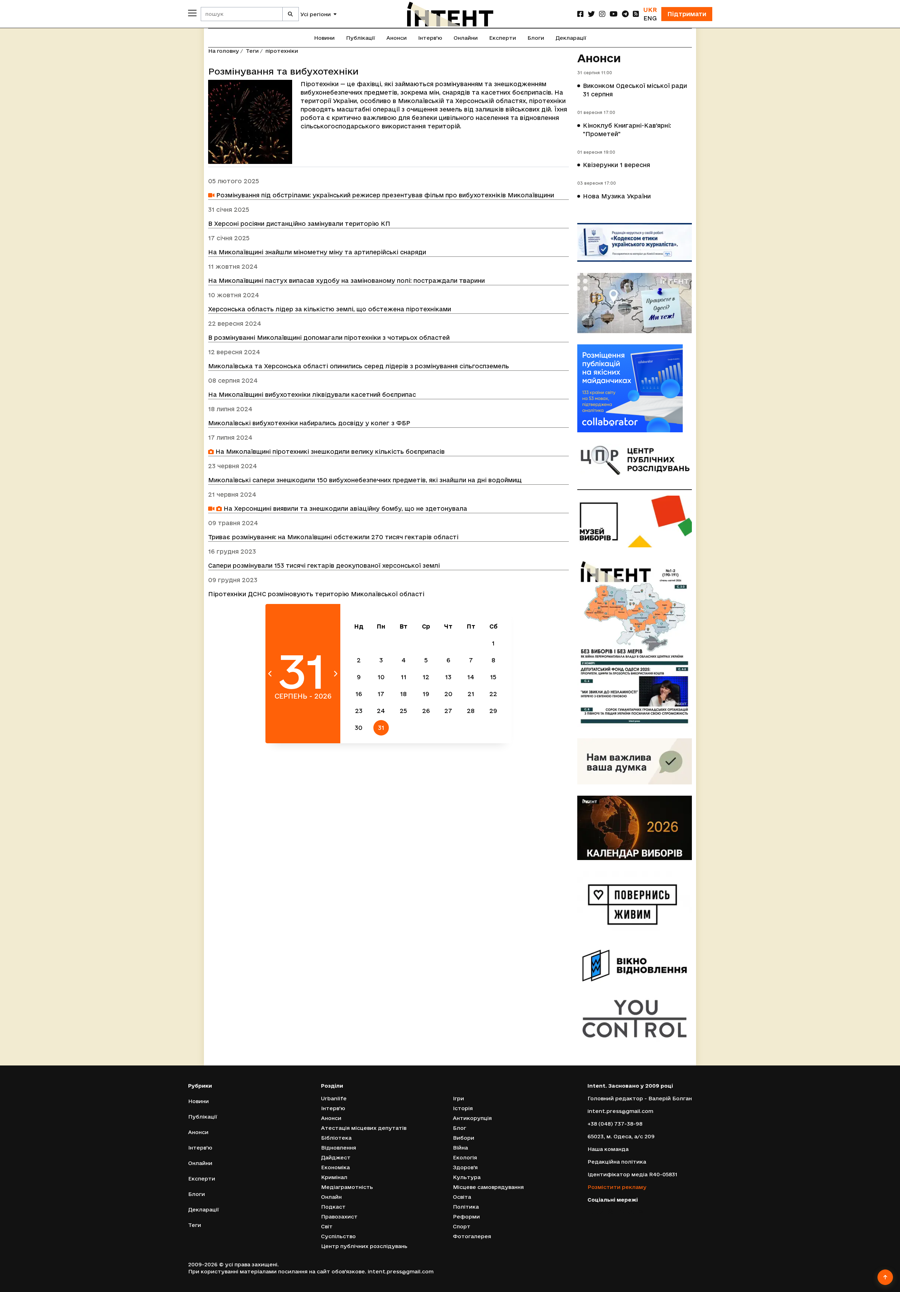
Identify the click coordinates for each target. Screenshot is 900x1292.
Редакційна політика (616, 1162)
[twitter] (591, 14)
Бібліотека (336, 1138)
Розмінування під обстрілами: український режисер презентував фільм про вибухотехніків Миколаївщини (384, 195)
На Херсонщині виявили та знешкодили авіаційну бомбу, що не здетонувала (344, 508)
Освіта (462, 1197)
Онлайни (466, 38)
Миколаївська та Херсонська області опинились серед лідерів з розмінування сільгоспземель (358, 366)
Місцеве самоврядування (488, 1187)
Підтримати (686, 14)
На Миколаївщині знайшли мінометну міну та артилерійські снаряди (317, 252)
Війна (460, 1148)
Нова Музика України (617, 196)
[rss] (636, 14)
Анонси (396, 38)
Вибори (463, 1138)
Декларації (570, 38)
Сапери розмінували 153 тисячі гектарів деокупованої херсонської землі (324, 565)
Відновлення (338, 1148)
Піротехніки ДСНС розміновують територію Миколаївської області (316, 594)
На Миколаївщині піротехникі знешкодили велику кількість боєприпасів (329, 451)
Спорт (461, 1226)
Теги (252, 51)
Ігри (458, 1098)
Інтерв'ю (430, 38)
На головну (223, 51)
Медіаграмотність (347, 1187)
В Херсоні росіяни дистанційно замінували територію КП (299, 223)
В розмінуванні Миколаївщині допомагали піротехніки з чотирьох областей (329, 337)
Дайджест (336, 1157)
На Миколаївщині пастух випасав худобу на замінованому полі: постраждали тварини (346, 280)
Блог (459, 1128)
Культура (467, 1177)
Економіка (335, 1167)
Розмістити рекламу (617, 1187)
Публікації (360, 38)
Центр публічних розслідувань (364, 1246)
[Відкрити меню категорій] (192, 13)
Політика (466, 1207)
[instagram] (602, 14)
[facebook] (580, 14)
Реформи (466, 1217)
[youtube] (614, 14)
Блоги (535, 38)
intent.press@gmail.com (620, 1111)
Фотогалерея (472, 1236)
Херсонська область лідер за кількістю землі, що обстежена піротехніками (329, 309)
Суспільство (338, 1236)
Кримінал (334, 1177)
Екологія (465, 1157)
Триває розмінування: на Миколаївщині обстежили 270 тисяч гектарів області (333, 537)
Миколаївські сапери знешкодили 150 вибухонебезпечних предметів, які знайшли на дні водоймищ (365, 480)
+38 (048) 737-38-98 (614, 1124)
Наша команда (608, 1149)
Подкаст (333, 1207)
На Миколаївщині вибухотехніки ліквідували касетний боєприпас (312, 394)
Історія (463, 1108)
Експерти (502, 38)
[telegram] (625, 14)
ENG (650, 18)
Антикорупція (472, 1118)
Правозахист (339, 1217)
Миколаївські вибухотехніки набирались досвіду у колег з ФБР (309, 423)
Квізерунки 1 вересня (616, 164)
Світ (327, 1226)
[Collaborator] (634, 388)
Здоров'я (465, 1167)
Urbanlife (334, 1098)
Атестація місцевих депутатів (363, 1128)
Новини (324, 38)
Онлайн (331, 1197)
